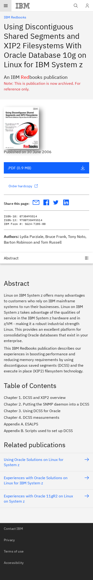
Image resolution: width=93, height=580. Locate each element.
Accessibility (14, 563)
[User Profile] (87, 5)
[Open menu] (5, 5)
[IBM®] (22, 5)
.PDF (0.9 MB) (19, 167)
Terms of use (14, 551)
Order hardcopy (20, 186)
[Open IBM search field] (76, 5)
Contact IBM (13, 528)
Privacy (9, 540)
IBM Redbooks (15, 17)
